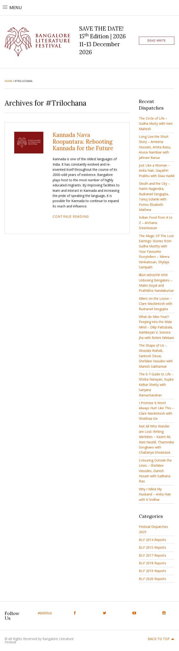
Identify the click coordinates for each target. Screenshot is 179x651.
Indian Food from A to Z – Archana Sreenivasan (155, 222)
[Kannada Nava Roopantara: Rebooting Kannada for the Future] (28, 142)
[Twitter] (104, 613)
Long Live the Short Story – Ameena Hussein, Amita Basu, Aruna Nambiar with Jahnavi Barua (155, 147)
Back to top (159, 639)
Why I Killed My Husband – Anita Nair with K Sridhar (155, 494)
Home (8, 81)
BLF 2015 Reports (152, 547)
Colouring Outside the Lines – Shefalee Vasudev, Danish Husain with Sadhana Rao (155, 471)
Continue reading (71, 216)
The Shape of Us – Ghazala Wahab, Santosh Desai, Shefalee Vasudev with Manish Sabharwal (156, 356)
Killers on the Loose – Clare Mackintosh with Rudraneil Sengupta (155, 303)
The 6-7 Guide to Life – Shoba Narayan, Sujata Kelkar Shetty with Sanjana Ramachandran (156, 384)
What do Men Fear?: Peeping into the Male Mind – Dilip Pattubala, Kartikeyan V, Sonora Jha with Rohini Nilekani (156, 327)
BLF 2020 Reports (152, 578)
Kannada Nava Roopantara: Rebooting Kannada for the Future (83, 141)
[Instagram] (164, 613)
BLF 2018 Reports (152, 563)
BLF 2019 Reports (152, 571)
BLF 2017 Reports (152, 555)
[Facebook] (74, 613)
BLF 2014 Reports (152, 539)
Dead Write (156, 41)
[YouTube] (134, 613)
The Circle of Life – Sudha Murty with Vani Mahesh (155, 123)
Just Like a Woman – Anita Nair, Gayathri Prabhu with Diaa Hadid (156, 170)
